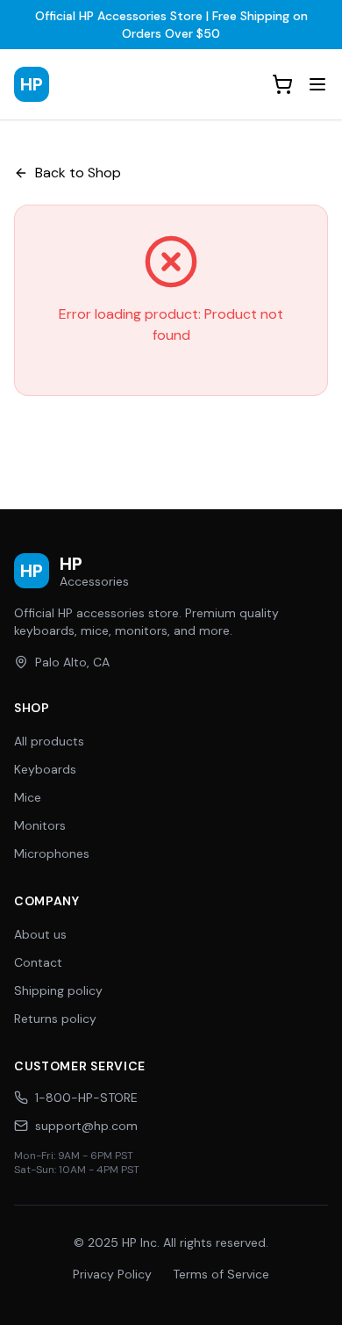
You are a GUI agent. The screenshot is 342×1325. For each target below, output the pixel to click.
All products (49, 741)
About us (40, 934)
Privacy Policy (112, 1274)
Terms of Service (221, 1274)
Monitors (40, 825)
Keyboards (45, 769)
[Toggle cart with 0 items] (282, 84)
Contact (38, 962)
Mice (27, 797)
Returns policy (55, 1018)
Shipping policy (58, 990)
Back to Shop (78, 172)
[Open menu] (317, 84)
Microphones (51, 853)
